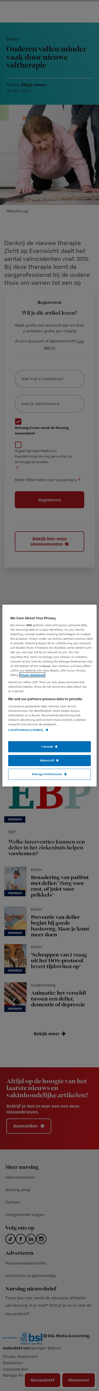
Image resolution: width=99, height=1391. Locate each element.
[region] (49, 695)
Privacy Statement (32, 675)
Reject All (47, 760)
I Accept (47, 746)
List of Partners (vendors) (26, 730)
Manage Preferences (47, 774)
